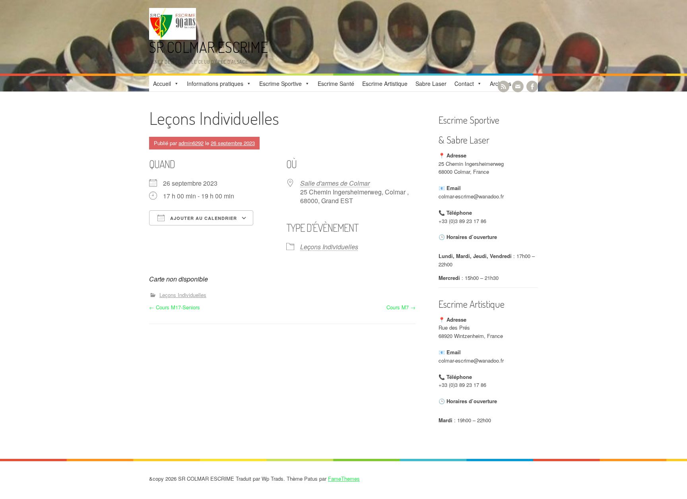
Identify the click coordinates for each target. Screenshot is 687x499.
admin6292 (191, 143)
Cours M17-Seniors (174, 307)
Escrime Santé (336, 83)
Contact (464, 83)
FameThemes (344, 478)
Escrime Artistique (385, 83)
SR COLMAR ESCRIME (208, 47)
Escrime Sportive (280, 83)
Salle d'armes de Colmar (335, 183)
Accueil (162, 83)
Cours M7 (400, 307)
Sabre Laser (430, 83)
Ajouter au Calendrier (203, 218)
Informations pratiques (215, 83)
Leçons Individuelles (329, 246)
